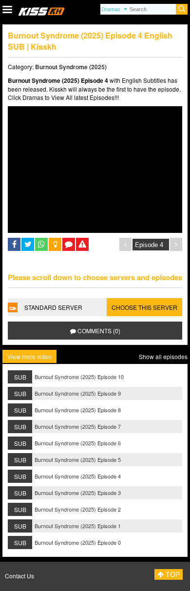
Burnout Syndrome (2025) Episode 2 (78, 509)
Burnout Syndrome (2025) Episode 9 (78, 393)
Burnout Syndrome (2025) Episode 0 (78, 542)
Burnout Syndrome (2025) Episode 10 (79, 377)
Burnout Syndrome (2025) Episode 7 (78, 426)
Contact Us (19, 576)
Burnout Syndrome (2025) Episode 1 (78, 526)
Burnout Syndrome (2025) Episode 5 (78, 459)
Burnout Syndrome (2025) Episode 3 (78, 492)
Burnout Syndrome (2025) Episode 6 (78, 443)
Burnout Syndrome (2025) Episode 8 (78, 410)
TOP (172, 574)
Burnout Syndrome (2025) (71, 66)
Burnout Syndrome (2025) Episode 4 (78, 476)
